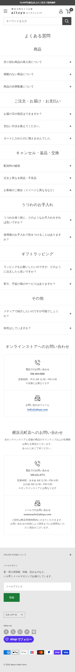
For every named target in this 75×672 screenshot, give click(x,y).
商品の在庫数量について (19, 86)
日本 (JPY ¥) (11, 615)
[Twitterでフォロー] (13, 631)
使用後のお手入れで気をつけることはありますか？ (32, 237)
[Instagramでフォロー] (20, 631)
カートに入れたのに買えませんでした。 (28, 138)
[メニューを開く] (5, 11)
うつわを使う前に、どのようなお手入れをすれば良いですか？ (32, 220)
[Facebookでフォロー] (6, 631)
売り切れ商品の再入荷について (23, 62)
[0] (68, 11)
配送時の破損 (12, 165)
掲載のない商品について (19, 74)
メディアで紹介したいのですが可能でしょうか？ (31, 313)
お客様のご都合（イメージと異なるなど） (30, 190)
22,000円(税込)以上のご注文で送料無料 (37, 2)
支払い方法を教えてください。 (23, 126)
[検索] (66, 21)
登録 (11, 597)
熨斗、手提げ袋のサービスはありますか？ (30, 283)
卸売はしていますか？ (17, 328)
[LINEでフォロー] (33, 631)
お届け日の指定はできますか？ (23, 113)
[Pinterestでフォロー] (26, 631)
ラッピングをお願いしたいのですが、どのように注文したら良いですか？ (32, 269)
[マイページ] (61, 11)
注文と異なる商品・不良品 (20, 178)
